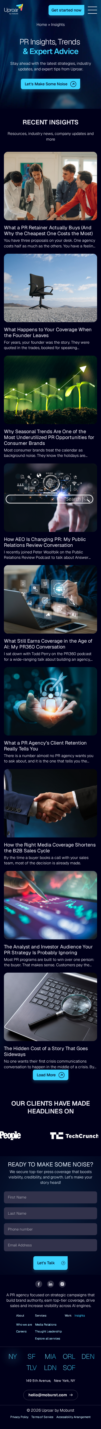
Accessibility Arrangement (73, 1417)
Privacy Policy (19, 1417)
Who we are (24, 1325)
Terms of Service (42, 1417)
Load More (46, 1074)
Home (42, 24)
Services (40, 1316)
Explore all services (47, 1339)
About (20, 1316)
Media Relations (45, 1325)
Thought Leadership (48, 1331)
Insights (80, 1316)
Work (68, 1316)
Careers (21, 1331)
